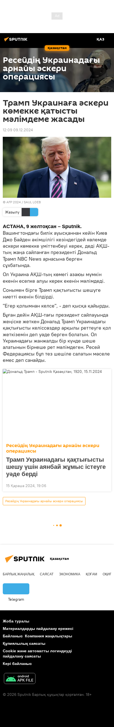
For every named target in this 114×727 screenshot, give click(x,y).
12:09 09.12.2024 (18, 129)
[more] (104, 485)
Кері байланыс (17, 663)
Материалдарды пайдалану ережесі (38, 628)
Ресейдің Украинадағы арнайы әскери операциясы (52, 448)
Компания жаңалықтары (48, 636)
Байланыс (13, 636)
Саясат (46, 574)
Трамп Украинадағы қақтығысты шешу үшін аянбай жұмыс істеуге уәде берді (56, 466)
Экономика (69, 574)
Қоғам (91, 574)
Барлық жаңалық (18, 574)
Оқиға (108, 574)
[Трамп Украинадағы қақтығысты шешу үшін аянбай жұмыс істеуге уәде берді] (57, 404)
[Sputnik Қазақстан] (16, 41)
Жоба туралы (16, 621)
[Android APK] (19, 679)
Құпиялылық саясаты (24, 643)
